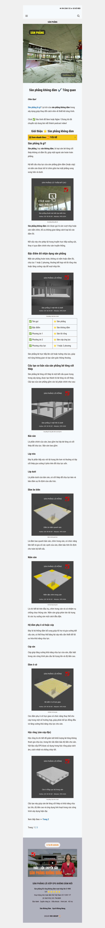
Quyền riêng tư (45, 901)
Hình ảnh (64, 901)
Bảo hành (35, 901)
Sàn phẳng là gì (34, 107)
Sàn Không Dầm (45, 908)
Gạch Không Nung (58, 908)
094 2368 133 (66, 8)
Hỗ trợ (70, 901)
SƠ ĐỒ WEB (76, 8)
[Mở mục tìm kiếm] (78, 16)
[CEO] (5, 924)
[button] (26, 16)
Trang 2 (46, 819)
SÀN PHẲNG (52, 22)
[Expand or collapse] (75, 137)
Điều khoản (55, 901)
